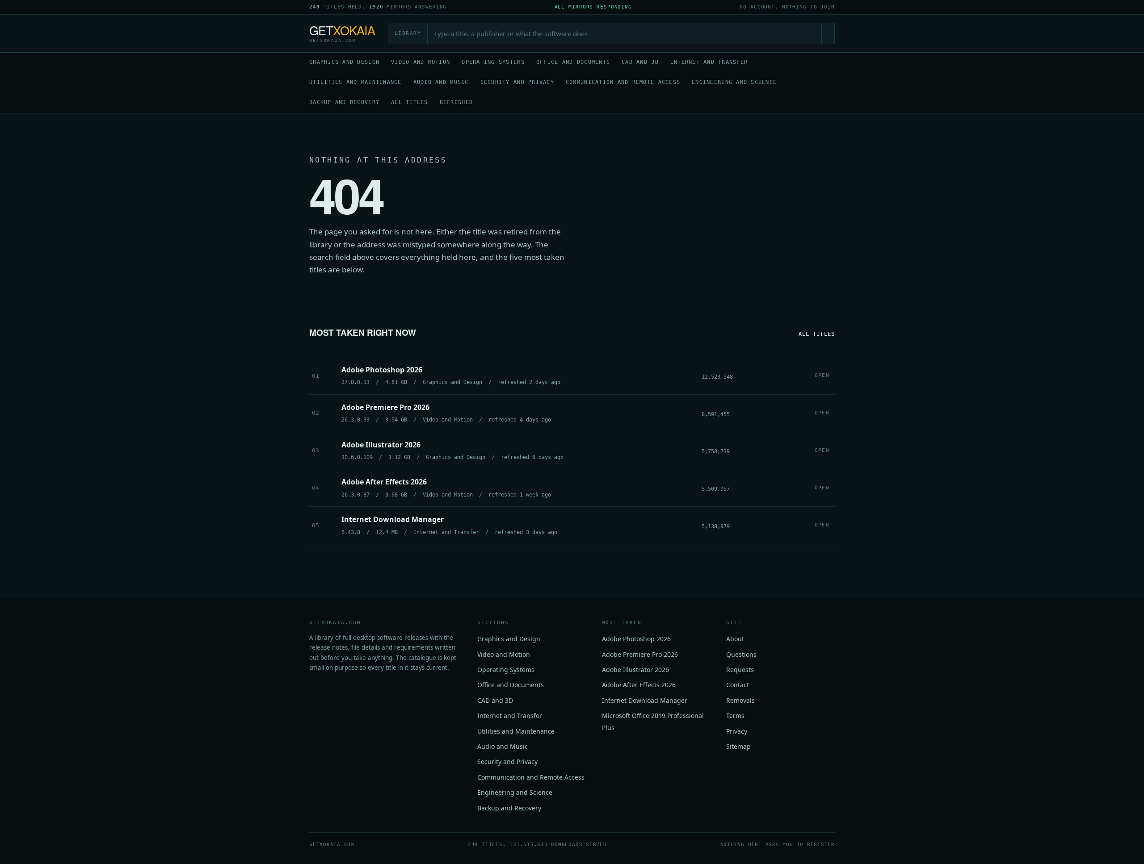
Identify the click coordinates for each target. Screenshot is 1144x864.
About (735, 638)
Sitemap (738, 746)
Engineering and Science (734, 82)
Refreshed (456, 102)
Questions (741, 654)
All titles (409, 102)
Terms (735, 715)
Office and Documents (573, 62)
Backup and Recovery (344, 102)
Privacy (736, 731)
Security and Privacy (517, 82)
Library (408, 33)
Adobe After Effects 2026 (639, 684)
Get (342, 33)
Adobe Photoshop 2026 (636, 638)
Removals (740, 700)
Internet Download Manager (644, 700)
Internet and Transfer (709, 62)
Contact (737, 684)
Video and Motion (420, 62)
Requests (740, 669)
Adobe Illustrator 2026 (635, 669)
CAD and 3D (640, 62)
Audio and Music (441, 82)
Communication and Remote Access (623, 82)
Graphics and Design (344, 62)
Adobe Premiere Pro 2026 (640, 654)
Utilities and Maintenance (355, 82)
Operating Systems (493, 62)
